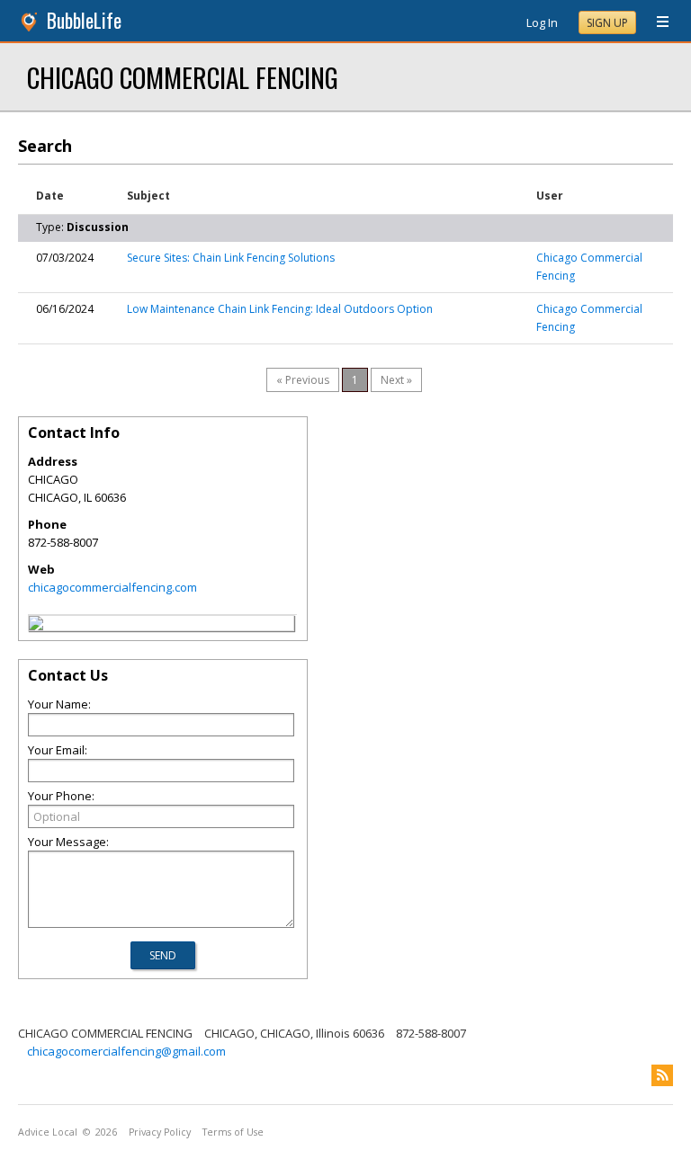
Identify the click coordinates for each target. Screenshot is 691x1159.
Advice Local (47, 1132)
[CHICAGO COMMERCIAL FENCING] (36, 626)
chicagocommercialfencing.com (112, 587)
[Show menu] (656, 22)
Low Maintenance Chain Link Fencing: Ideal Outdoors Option (280, 308)
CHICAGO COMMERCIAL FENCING (182, 77)
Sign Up (607, 23)
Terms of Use (233, 1132)
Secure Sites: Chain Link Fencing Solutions (231, 257)
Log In (542, 22)
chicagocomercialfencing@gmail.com (126, 1051)
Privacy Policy (160, 1132)
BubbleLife (84, 20)
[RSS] (662, 1075)
